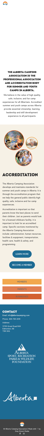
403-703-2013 (14, 319)
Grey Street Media (22, 431)
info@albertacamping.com (18, 315)
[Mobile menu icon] (39, 3)
